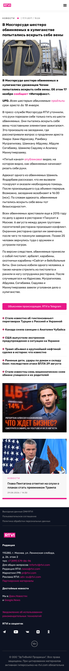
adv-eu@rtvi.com (30, 576)
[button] (65, 5)
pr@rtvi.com (29, 572)
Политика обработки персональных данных (26, 521)
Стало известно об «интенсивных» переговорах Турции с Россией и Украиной (32, 320)
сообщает (21, 94)
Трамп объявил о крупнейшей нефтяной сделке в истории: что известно (31, 350)
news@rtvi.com (31, 568)
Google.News (12, 600)
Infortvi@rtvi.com (39, 564)
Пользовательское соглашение (19, 516)
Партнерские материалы (18, 580)
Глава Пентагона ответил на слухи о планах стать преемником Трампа (33, 485)
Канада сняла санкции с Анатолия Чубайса (35, 329)
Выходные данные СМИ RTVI (17, 511)
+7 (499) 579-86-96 (19, 560)
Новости (8, 18)
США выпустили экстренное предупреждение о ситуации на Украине (31, 339)
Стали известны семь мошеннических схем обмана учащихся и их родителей (33, 373)
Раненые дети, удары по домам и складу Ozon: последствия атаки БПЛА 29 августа (31, 362)
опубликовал (33, 159)
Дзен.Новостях (18, 596)
